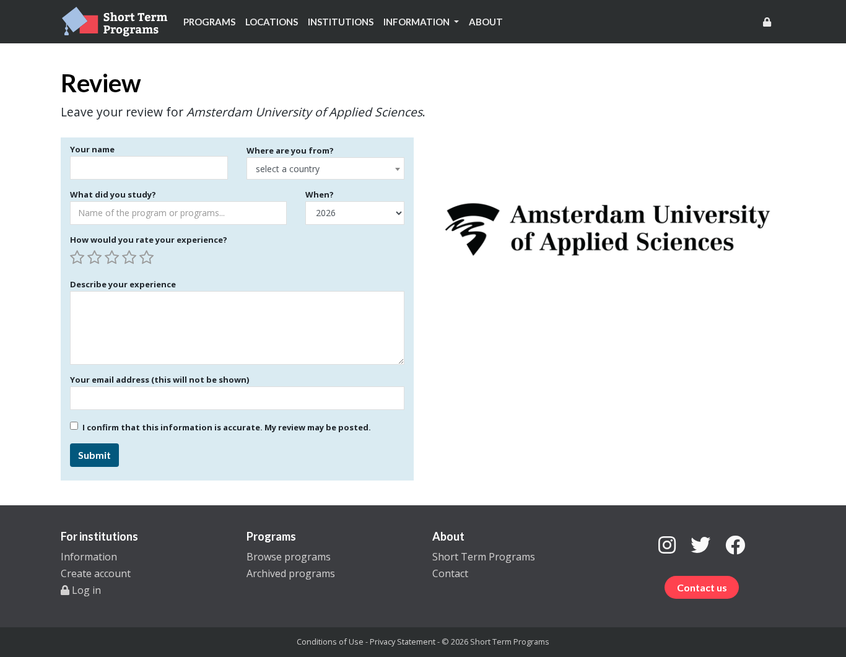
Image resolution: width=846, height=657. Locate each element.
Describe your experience (123, 284)
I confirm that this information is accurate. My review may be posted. (226, 427)
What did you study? (113, 194)
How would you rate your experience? (148, 239)
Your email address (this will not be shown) (159, 379)
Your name (92, 149)
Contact (450, 573)
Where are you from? (290, 150)
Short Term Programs (483, 556)
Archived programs (290, 573)
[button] (421, 21)
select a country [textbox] (288, 169)
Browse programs (288, 556)
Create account (96, 573)
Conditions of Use (330, 641)
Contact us (702, 587)
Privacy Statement (402, 641)
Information (89, 556)
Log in (85, 590)
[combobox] (325, 168)
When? (319, 194)
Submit (94, 455)
